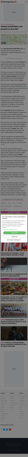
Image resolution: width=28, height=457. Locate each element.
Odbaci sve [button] (14, 236)
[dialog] (14, 228)
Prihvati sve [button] (14, 232)
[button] (14, 229)
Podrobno (4, 227)
